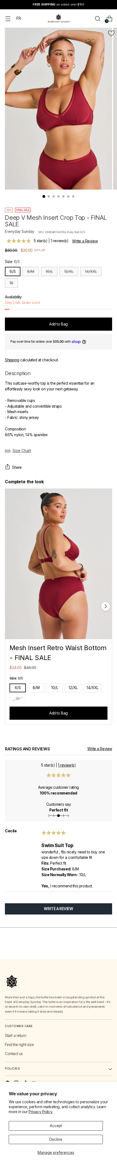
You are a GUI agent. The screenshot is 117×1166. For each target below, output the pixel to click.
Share (17, 467)
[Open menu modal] (7, 18)
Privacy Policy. (41, 1112)
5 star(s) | (51, 241)
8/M (30, 271)
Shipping (12, 360)
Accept (56, 1126)
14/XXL (91, 271)
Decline (55, 1139)
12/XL (68, 271)
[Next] (105, 606)
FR (18, 18)
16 (11, 283)
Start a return (15, 1035)
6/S (13, 271)
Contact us (14, 1053)
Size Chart (22, 450)
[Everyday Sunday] (58, 18)
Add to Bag (58, 713)
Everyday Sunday (19, 231)
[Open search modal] (97, 18)
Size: (12, 261)
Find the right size (19, 1044)
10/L (49, 271)
